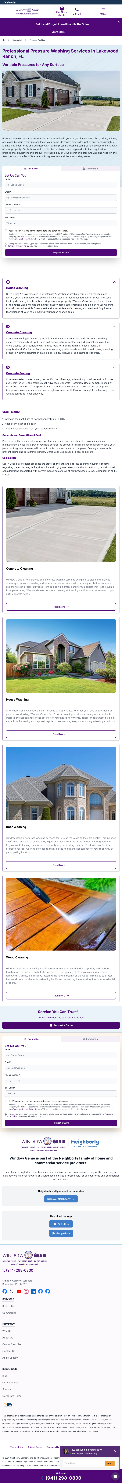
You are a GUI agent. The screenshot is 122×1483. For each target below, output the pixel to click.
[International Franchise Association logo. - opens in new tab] (7, 1404)
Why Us (6, 1331)
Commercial (92, 168)
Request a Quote (62, 14)
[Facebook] (4, 1291)
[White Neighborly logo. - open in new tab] (10, 2)
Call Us (77, 13)
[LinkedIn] (33, 1291)
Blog (4, 1375)
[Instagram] (26, 1291)
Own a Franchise (11, 1344)
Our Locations (10, 1382)
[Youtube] (19, 1291)
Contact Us (8, 1351)
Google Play (63, 1233)
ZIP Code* (10, 217)
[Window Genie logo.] (43, 1143)
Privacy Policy (28, 239)
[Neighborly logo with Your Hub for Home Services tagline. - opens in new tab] (86, 1143)
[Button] (61, 282)
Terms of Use (16, 1447)
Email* (8, 191)
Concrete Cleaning (19, 332)
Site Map (7, 1389)
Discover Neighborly (59, 1198)
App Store (63, 1223)
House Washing (17, 288)
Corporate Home (11, 1395)
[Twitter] (12, 1291)
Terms (15, 239)
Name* (8, 179)
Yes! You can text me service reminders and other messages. (38, 230)
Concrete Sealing (18, 373)
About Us (7, 1337)
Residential (33, 168)
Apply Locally (10, 1357)
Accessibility (53, 1447)
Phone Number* (12, 204)
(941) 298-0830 (19, 1270)
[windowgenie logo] (61, 1257)
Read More (59, 606)
